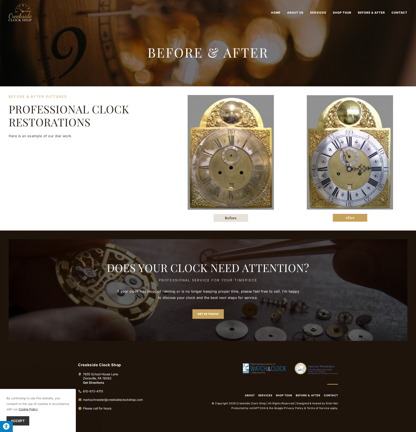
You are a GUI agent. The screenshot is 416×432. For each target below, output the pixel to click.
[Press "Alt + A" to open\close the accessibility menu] (6, 426)
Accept (18, 421)
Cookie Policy (28, 409)
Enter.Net (332, 403)
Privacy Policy (293, 408)
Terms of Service (318, 408)
